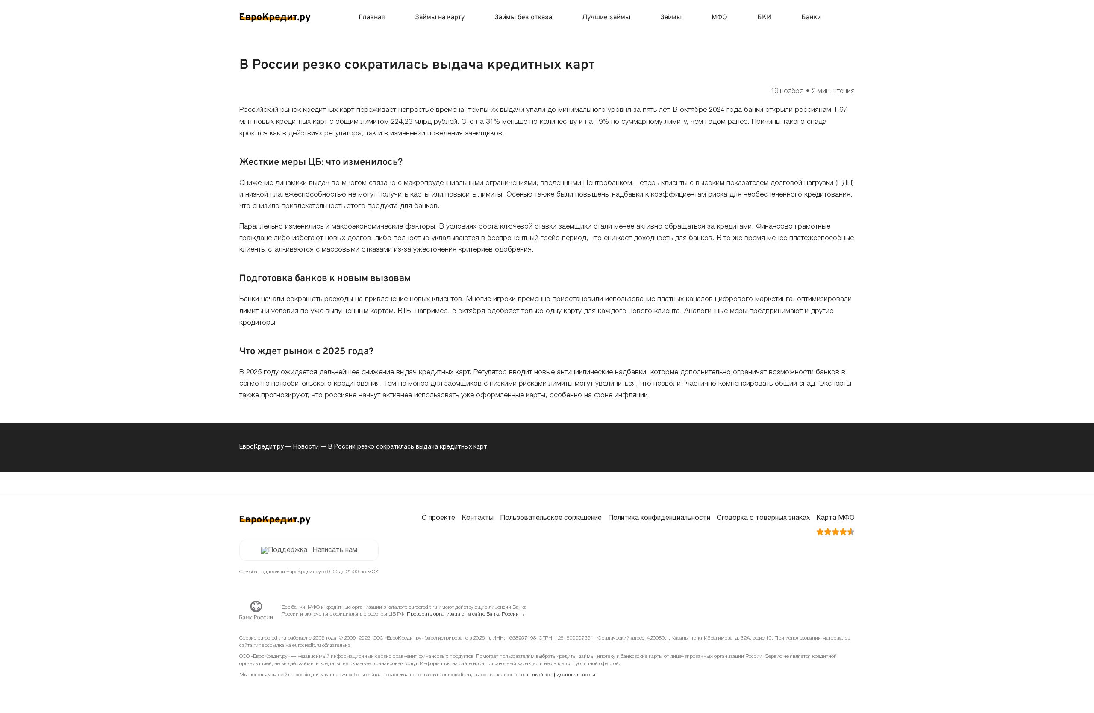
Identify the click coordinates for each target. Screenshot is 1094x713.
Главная (372, 17)
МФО (719, 17)
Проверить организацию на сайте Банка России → (466, 614)
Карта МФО (835, 518)
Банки (811, 17)
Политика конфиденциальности (659, 518)
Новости (306, 447)
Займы (671, 17)
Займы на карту (440, 17)
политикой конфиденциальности (556, 674)
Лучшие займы (606, 17)
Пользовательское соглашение (551, 518)
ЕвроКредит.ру (261, 447)
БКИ (764, 17)
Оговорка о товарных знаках (763, 518)
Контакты (478, 518)
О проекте (438, 518)
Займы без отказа (523, 17)
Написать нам (334, 550)
